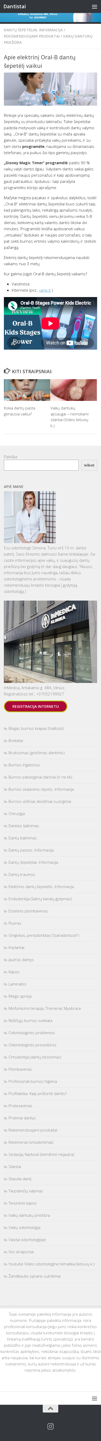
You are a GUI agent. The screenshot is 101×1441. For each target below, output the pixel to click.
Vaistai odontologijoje (27, 1239)
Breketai (16, 740)
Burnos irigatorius (24, 764)
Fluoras (15, 923)
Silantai (15, 1166)
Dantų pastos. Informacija (31, 850)
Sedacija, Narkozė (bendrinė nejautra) (41, 1154)
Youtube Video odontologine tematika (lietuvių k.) (52, 1263)
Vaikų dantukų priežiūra (29, 1215)
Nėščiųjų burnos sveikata (30, 1020)
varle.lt (45, 290)
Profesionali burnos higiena (33, 1081)
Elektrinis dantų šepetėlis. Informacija (41, 886)
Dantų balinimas (23, 837)
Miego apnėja (20, 996)
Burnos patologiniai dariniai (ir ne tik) (40, 777)
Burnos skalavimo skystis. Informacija (41, 789)
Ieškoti (89, 465)
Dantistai (14, 6)
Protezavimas (20, 1105)
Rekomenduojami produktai (32, 36)
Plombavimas (20, 1069)
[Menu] (94, 6)
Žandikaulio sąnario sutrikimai (35, 1276)
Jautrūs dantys (21, 959)
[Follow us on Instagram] (50, 1426)
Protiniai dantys (22, 1117)
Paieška (10, 456)
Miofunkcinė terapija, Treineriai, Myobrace (45, 1008)
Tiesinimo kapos (23, 1203)
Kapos (14, 971)
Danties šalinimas (24, 825)
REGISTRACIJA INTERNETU (35, 706)
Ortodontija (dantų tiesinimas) (35, 1057)
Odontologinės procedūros (32, 1044)
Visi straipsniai (21, 1251)
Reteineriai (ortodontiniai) (31, 1142)
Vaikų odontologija (24, 1227)
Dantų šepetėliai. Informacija (33, 29)
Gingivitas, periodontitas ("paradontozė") (44, 935)
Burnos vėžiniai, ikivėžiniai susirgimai (40, 801)
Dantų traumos (22, 874)
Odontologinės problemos (32, 1032)
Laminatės (17, 983)
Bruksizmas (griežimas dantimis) (37, 752)
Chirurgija (17, 813)
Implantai (16, 947)
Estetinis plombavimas (28, 910)
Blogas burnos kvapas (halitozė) (36, 728)
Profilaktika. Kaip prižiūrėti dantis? (38, 1093)
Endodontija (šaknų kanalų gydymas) (40, 898)
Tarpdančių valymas (26, 1190)
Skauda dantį (20, 1178)
